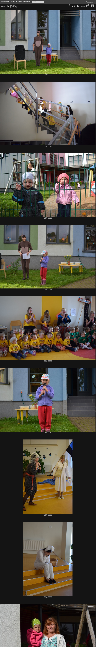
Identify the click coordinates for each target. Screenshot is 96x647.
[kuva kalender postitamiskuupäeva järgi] (88, 6)
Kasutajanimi (90, 2)
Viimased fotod (23, 2)
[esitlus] (78, 6)
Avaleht (5, 6)
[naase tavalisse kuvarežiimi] (83, 6)
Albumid (5, 2)
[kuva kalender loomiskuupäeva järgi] (92, 6)
